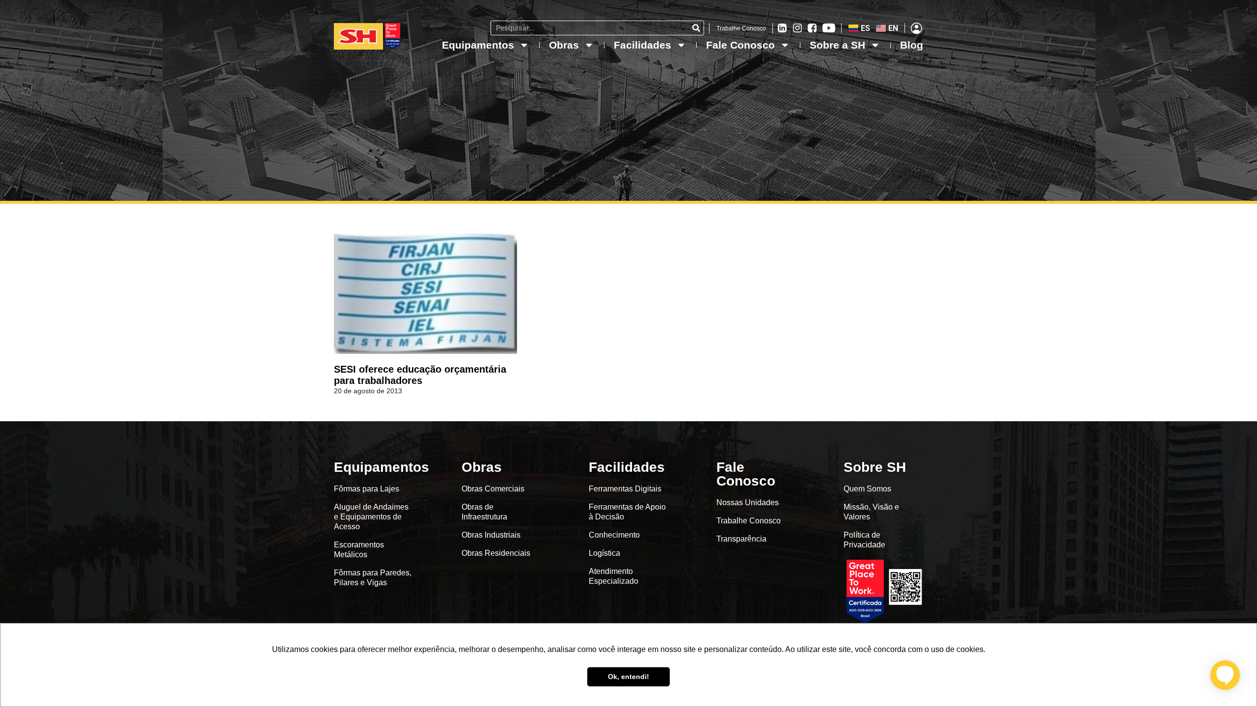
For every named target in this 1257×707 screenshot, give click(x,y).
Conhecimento (614, 535)
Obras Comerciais (493, 489)
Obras (564, 45)
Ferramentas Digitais (625, 489)
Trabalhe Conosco (741, 28)
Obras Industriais (491, 535)
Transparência (742, 539)
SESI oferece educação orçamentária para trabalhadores (420, 375)
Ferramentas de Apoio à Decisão (627, 512)
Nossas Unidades (747, 502)
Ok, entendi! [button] (628, 676)
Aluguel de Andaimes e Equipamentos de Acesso (371, 517)
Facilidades (642, 45)
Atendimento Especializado (613, 576)
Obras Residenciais (496, 553)
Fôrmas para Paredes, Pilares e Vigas (372, 578)
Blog (911, 45)
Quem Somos (867, 489)
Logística (604, 553)
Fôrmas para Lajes (366, 489)
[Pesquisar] (696, 28)
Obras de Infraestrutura (484, 512)
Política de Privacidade (864, 540)
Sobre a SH (837, 45)
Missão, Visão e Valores (871, 512)
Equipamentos (478, 45)
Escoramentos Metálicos (359, 550)
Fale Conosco (740, 45)
